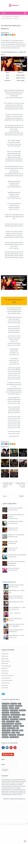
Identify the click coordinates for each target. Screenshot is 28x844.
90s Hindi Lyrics (5, 653)
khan (3, 721)
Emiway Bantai (5, 712)
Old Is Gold (16, 725)
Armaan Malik (18, 705)
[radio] (10, 437)
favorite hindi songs (15, 712)
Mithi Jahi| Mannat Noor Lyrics (16, 601)
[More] (14, 35)
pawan (21, 725)
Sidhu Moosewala (6, 732)
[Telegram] (10, 35)
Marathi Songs (5, 673)
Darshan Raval (5, 710)
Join (3, 694)
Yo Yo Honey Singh (14, 737)
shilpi (21, 730)
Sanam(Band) (15, 730)
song (18, 732)
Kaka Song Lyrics (14, 719)
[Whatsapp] (8, 35)
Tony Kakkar (20, 734)
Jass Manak (16, 717)
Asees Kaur (5, 708)
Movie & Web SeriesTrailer (8, 723)
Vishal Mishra (5, 737)
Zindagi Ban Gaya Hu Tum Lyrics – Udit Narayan (8, 484)
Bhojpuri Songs (5, 658)
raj (17, 728)
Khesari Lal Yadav (10, 721)
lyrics (17, 721)
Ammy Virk (5, 705)
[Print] (12, 35)
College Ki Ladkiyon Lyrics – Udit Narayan (20, 484)
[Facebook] (2, 35)
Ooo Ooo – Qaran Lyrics (14, 613)
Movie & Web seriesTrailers (8, 675)
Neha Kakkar (18, 723)
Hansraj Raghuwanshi (15, 714)
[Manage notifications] (25, 841)
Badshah (11, 708)
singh (13, 732)
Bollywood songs (5, 661)
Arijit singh (11, 705)
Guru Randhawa (6, 714)
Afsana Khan (13, 703)
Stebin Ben (5, 734)
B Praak (16, 708)
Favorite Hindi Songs (9, 16)
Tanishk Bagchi (12, 734)
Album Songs (5, 656)
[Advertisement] (14, 816)
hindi (23, 714)
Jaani (10, 717)
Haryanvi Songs (5, 670)
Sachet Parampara (6, 730)
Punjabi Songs (5, 685)
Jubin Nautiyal (5, 719)
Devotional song (14, 710)
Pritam (4, 728)
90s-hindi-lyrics (6, 703)
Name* (3, 759)
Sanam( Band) (5, 687)
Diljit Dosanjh (22, 710)
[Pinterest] (6, 35)
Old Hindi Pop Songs (6, 678)
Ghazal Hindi (16, 16)
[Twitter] (4, 35)
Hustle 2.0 (5, 717)
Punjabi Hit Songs (6, 683)
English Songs (5, 663)
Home (3, 16)
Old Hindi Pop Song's (7, 725)
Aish (19, 703)
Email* (3, 764)
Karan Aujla (22, 719)
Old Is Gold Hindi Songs (7, 680)
